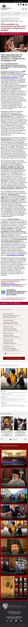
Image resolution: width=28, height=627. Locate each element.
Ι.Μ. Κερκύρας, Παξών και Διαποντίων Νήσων (11, 483)
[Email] (17, 33)
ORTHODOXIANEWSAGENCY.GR (10, 284)
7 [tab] (17, 353)
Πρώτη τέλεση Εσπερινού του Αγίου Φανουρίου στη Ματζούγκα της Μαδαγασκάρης (12, 536)
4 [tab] (11, 353)
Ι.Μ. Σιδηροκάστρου (5, 552)
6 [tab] (15, 353)
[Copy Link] (12, 33)
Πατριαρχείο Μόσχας (6, 499)
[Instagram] (21, 5)
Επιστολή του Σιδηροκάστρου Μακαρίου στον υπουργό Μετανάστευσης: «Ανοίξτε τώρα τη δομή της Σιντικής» (13, 554)
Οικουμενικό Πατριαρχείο (15, 12)
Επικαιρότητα (4, 571)
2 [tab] (7, 353)
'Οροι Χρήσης (22, 625)
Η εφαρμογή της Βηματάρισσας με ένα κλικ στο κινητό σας (13, 598)
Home (3, 12)
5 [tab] (13, 353)
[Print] (15, 33)
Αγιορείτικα (3, 595)
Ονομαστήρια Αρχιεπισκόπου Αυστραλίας (12, 299)
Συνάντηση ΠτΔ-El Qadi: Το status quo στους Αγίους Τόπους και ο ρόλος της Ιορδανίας (12, 573)
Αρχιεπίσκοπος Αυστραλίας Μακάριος (16, 298)
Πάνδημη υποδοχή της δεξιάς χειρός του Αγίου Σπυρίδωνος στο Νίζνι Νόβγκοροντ (11, 502)
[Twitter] (23, 5)
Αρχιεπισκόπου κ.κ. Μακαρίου (15, 255)
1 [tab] (5, 353)
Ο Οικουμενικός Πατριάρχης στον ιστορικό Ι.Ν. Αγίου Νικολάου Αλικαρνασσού (13, 518)
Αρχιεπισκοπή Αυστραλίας (6, 13)
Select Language (18, 1)
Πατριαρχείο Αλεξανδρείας (7, 533)
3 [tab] (9, 353)
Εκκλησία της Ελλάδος (8, 462)
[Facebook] (18, 5)
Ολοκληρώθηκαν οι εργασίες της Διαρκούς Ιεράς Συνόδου (13, 465)
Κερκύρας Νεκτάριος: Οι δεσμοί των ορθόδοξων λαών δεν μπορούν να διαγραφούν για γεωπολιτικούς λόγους (14, 486)
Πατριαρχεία (7, 12)
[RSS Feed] (26, 5)
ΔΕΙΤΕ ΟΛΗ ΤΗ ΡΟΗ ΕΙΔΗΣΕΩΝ (14, 358)
